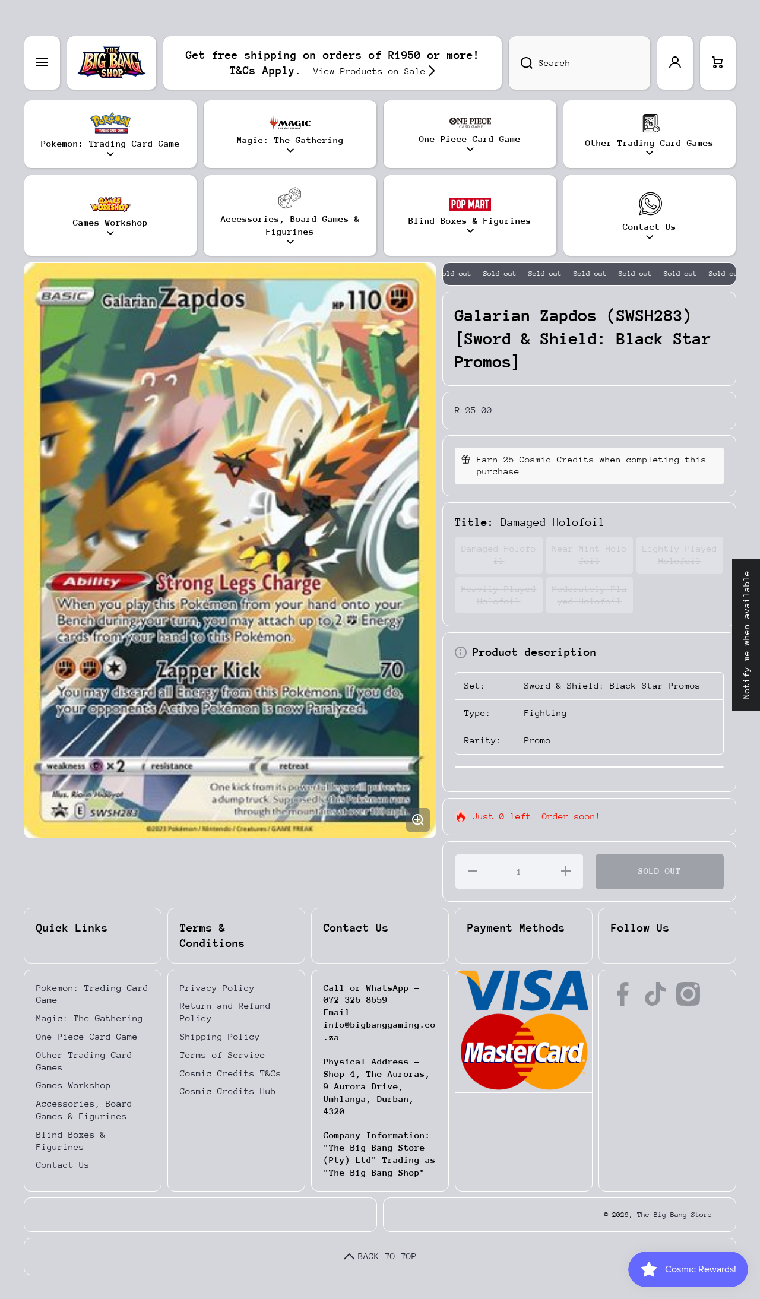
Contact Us (63, 1164)
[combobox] (579, 63)
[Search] (520, 63)
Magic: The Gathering (89, 1018)
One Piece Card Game (87, 1036)
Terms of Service (222, 1055)
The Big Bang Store (674, 1215)
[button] (718, 63)
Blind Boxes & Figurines (71, 1140)
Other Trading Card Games (84, 1061)
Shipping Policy (220, 1036)
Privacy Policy (217, 988)
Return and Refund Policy (225, 1011)
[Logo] (111, 63)
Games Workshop (73, 1085)
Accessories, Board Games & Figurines (84, 1109)
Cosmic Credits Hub (228, 1091)
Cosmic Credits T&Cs (230, 1073)
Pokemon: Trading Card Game (92, 994)
